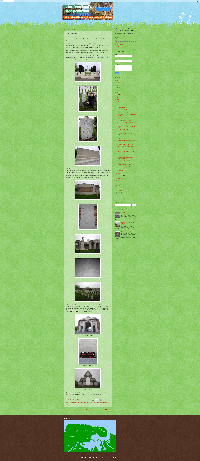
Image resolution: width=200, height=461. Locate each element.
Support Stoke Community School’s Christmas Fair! (125, 106)
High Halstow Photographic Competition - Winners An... (126, 141)
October (120, 173)
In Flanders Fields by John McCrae (125, 144)
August (119, 178)
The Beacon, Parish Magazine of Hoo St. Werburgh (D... (126, 126)
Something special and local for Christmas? (124, 161)
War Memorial (84, 404)
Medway (98, 402)
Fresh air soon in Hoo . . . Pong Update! (126, 164)
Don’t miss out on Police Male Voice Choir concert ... (125, 134)
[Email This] (95, 400)
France (74, 402)
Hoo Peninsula (87, 402)
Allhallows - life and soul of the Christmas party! (127, 115)
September (120, 175)
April (119, 187)
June (119, 183)
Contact (123, 212)
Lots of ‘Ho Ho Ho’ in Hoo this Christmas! (124, 130)
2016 (118, 90)
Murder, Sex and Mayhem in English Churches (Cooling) (125, 157)
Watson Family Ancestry (120, 47)
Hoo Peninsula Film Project (121, 44)
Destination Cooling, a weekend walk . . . (126, 120)
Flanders (71, 402)
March (119, 190)
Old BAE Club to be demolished (128, 231)
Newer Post (67, 410)
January (119, 195)
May (119, 185)
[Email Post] (93, 400)
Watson (89, 404)
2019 (118, 83)
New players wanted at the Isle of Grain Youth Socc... (126, 137)
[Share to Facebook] (100, 400)
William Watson (95, 404)
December (120, 101)
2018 (118, 85)
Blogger (117, 458)
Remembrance (104, 402)
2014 (118, 92)
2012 (118, 97)
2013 (118, 95)
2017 (118, 87)
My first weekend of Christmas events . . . (126, 118)
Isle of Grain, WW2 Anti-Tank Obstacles (127, 222)
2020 (118, 80)
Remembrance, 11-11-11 (123, 149)
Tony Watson (78, 404)
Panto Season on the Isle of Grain (125, 166)
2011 (118, 99)
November (120, 104)
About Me (117, 42)
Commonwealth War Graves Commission (126, 146)
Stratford (73, 404)
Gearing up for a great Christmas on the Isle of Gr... (126, 123)
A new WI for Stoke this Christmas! (125, 109)
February (120, 192)
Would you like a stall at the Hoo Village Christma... (126, 169)
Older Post (108, 410)
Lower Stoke (93, 402)
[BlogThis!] (97, 400)
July (119, 180)
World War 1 (102, 404)
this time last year (102, 37)
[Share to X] (98, 400)
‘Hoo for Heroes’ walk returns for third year (126, 151)
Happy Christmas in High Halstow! (125, 112)
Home (88, 410)
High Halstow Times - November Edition (126, 155)
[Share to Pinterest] (101, 400)
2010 (118, 198)
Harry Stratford (80, 402)
